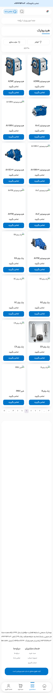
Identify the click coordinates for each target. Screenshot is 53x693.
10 (22, 410)
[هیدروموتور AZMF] (13, 66)
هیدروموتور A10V (42, 125)
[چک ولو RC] (13, 288)
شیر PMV (20, 391)
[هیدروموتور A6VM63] (39, 155)
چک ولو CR (19, 347)
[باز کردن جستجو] (21, 11)
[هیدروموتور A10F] (39, 199)
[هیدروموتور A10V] (39, 111)
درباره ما (16, 653)
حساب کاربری (32, 662)
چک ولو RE (45, 302)
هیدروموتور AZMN (41, 81)
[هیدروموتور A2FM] (39, 243)
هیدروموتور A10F (42, 214)
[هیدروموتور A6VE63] (13, 155)
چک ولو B (46, 391)
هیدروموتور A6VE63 (15, 170)
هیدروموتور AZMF (16, 81)
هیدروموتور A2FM (42, 258)
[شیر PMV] (13, 376)
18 (4, 410)
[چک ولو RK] (13, 243)
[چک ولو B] (39, 376)
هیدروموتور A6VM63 (40, 170)
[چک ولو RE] (39, 288)
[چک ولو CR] (13, 332)
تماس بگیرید (39, 92)
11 (17, 410)
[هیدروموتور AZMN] (39, 66)
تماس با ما (16, 658)
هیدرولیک (27, 20)
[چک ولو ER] (39, 332)
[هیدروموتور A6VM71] (13, 111)
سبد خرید (32, 653)
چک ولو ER (45, 347)
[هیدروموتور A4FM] (13, 199)
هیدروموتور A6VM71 (15, 125)
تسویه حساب (32, 658)
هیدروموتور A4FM (16, 214)
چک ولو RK (19, 258)
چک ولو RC (19, 302)
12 (13, 410)
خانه (33, 20)
